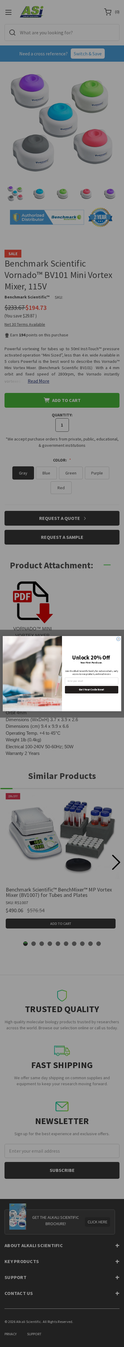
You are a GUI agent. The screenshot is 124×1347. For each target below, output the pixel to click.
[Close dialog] (118, 639)
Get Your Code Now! (91, 689)
